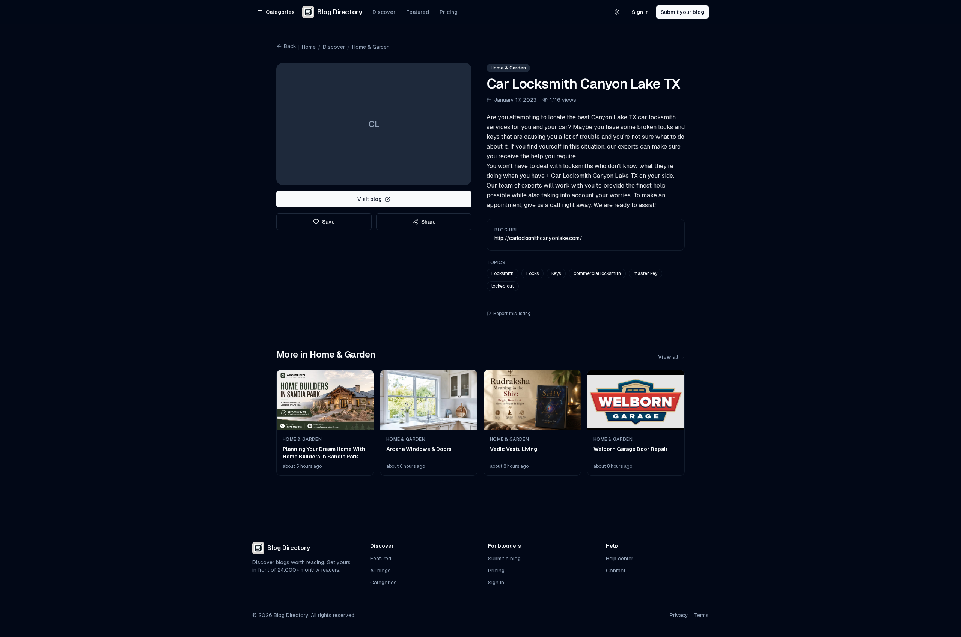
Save (328, 221)
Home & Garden (371, 47)
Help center (619, 558)
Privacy (679, 615)
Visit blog (369, 199)
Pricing (449, 12)
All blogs (380, 570)
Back (290, 46)
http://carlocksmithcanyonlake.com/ (538, 238)
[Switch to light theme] (616, 12)
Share (428, 221)
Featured (417, 12)
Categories (383, 582)
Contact (615, 570)
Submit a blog (504, 558)
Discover (384, 12)
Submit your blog (682, 12)
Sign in (640, 12)
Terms (701, 615)
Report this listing (512, 314)
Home (309, 47)
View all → (671, 356)
